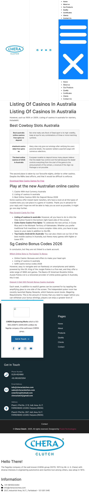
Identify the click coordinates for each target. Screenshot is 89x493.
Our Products (68, 7)
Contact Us (67, 18)
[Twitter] (19, 348)
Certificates (67, 13)
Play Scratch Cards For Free (22, 212)
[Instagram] (25, 348)
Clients (65, 15)
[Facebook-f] (13, 348)
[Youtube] (31, 348)
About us (66, 4)
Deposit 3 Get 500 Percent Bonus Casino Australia (32, 282)
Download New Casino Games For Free (27, 181)
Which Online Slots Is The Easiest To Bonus (28, 254)
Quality (65, 10)
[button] (73, 49)
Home (65, 1)
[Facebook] (37, 50)
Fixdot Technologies (68, 429)
